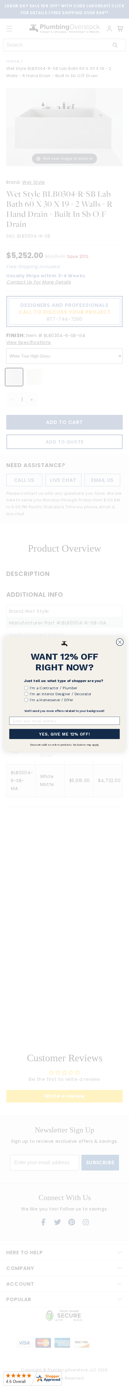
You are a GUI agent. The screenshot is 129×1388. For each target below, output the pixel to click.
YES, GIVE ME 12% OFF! (64, 733)
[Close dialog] (119, 642)
